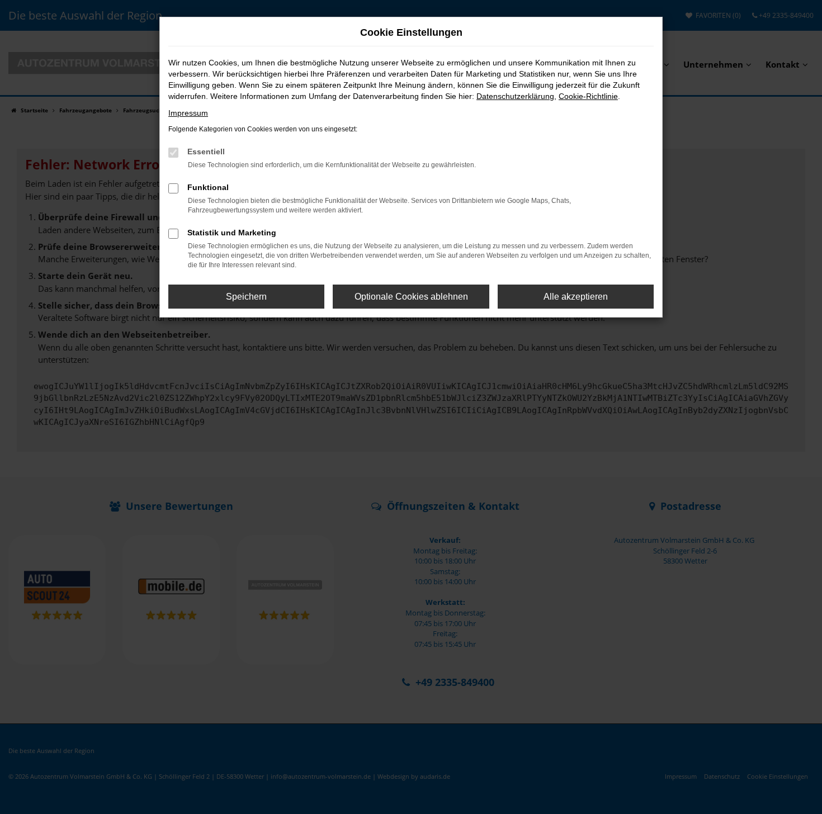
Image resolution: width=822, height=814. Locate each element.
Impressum (188, 112)
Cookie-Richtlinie (588, 96)
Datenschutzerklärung (515, 96)
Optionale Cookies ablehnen (411, 296)
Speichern (246, 296)
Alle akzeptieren (576, 296)
